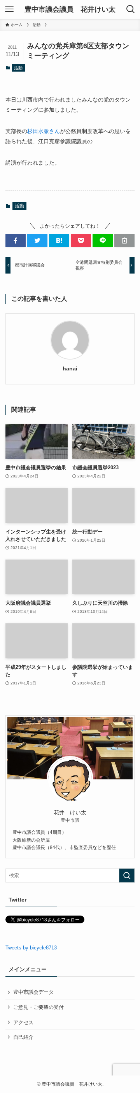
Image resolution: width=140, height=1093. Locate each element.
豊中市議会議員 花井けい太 (70, 9)
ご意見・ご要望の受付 (38, 1007)
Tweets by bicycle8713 (31, 948)
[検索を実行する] (127, 875)
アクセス (23, 1022)
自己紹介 (23, 1037)
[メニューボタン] (9, 9)
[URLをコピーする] (124, 240)
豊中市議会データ (33, 992)
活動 (18, 67)
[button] (15, 240)
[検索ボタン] (130, 9)
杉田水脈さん (43, 131)
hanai (70, 368)
